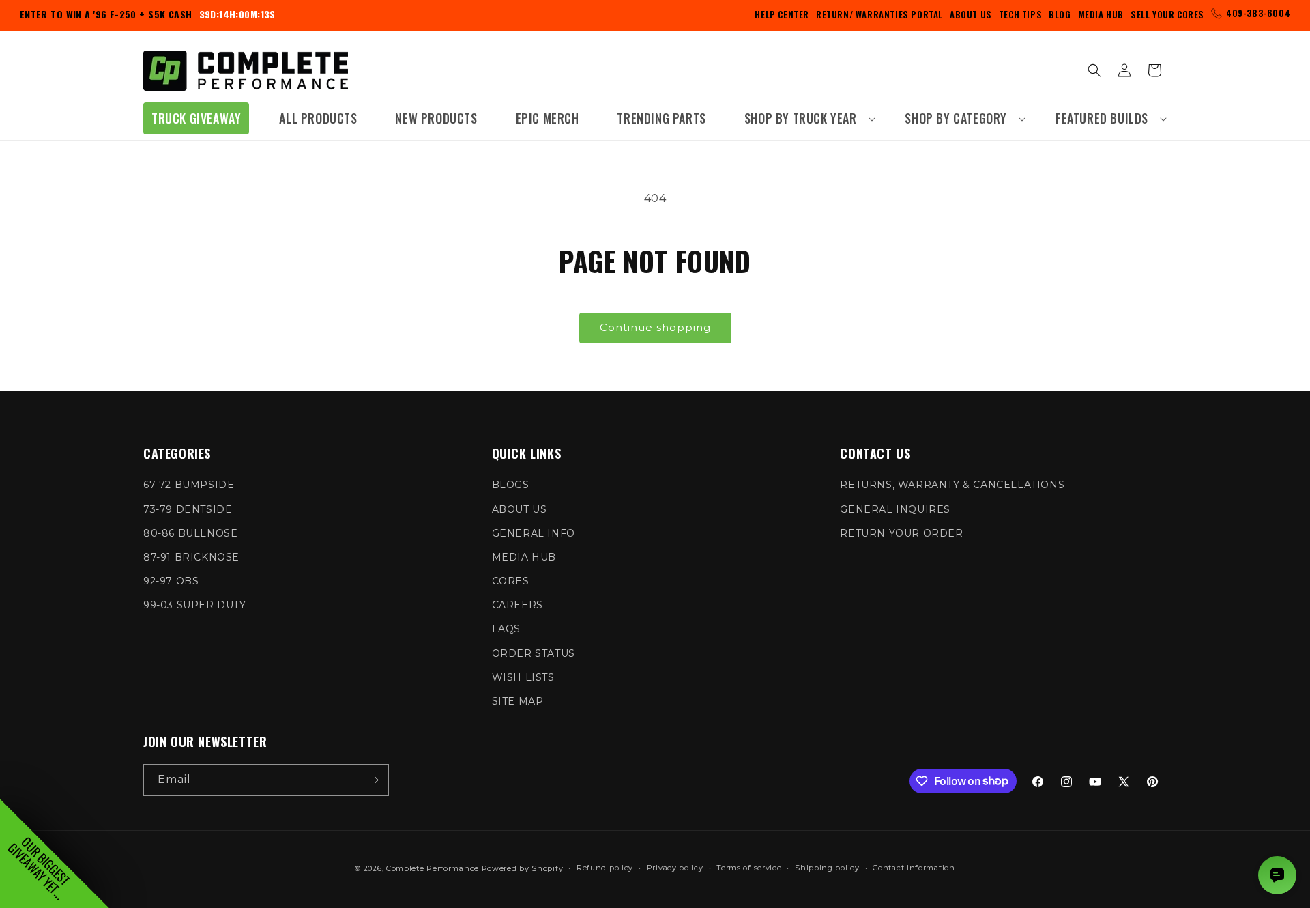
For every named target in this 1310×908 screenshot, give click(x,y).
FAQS (506, 629)
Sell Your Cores (1167, 14)
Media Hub (1101, 14)
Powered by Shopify (523, 868)
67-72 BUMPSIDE (188, 485)
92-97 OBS (171, 581)
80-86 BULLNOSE (190, 533)
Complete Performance (432, 868)
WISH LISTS (523, 677)
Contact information (914, 867)
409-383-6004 (1258, 13)
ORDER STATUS (533, 653)
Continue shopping (655, 327)
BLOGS (510, 485)
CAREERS (517, 605)
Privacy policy (675, 867)
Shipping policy (827, 867)
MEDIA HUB (524, 557)
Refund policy (605, 867)
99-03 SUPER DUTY (194, 605)
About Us (971, 14)
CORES (510, 581)
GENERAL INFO (533, 533)
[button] (805, 118)
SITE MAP (518, 701)
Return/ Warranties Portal (879, 14)
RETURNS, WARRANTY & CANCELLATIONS (952, 485)
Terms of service (748, 867)
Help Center (782, 14)
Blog (1060, 14)
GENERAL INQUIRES (895, 509)
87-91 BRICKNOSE (191, 557)
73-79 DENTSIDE (187, 509)
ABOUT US (519, 509)
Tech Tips (1020, 14)
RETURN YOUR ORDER (901, 533)
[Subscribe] (373, 780)
